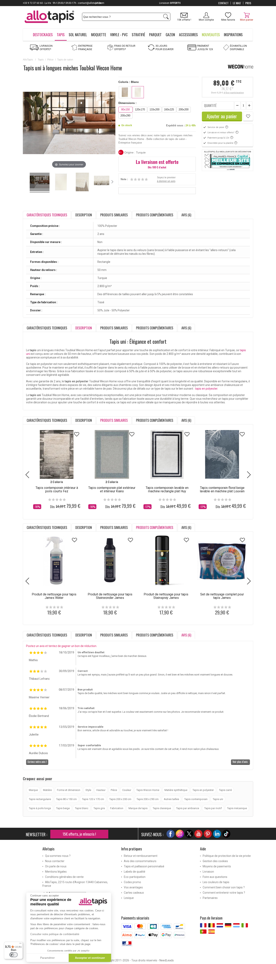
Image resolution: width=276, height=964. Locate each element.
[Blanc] (138, 92)
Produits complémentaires (154, 214)
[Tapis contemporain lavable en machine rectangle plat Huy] (167, 454)
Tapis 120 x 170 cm (93, 799)
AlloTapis (28, 59)
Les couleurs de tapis (216, 882)
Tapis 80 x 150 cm (66, 799)
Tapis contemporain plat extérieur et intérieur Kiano (111, 489)
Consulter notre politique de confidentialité (54, 934)
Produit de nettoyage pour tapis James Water (54, 596)
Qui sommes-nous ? (58, 855)
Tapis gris (99, 808)
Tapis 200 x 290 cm (148, 799)
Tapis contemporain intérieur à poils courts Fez (57, 489)
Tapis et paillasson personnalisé (144, 866)
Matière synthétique (175, 790)
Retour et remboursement (140, 855)
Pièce (50, 59)
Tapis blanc (81, 808)
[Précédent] (26, 123)
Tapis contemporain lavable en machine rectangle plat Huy (167, 489)
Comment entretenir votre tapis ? (224, 892)
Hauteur (100, 790)
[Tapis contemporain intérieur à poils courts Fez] (56, 454)
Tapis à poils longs (40, 808)
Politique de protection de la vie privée (227, 855)
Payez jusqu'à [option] (138, 3)
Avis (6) (186, 214)
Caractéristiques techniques (47, 328)
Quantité (210, 105)
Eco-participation (134, 876)
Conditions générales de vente (64, 876)
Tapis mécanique (237, 808)
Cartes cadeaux (134, 892)
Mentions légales (56, 871)
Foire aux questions (215, 876)
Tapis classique (162, 808)
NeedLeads (166, 960)
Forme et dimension (68, 790)
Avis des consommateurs (140, 861)
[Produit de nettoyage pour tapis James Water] (54, 561)
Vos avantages (133, 887)
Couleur (126, 790)
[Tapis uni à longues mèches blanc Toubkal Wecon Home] (40, 182)
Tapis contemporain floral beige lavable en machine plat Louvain (222, 489)
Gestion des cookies (215, 861)
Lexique (129, 898)
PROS (248, 3)
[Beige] (125, 92)
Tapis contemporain (196, 799)
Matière (47, 790)
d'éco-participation (234, 92)
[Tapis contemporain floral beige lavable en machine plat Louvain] (222, 454)
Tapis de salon (65, 59)
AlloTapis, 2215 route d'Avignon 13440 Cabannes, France (75, 883)
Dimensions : (127, 103)
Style (88, 790)
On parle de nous (55, 866)
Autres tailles (171, 799)
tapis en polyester (206, 388)
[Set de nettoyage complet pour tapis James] (222, 561)
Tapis (41, 59)
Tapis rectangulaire (40, 799)
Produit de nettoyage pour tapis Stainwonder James (110, 596)
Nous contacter (54, 861)
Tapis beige (63, 808)
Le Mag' (237, 3)
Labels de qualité (134, 871)
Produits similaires (114, 214)
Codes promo (132, 882)
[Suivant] (112, 123)
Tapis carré (225, 790)
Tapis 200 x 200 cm (120, 799)
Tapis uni (218, 799)
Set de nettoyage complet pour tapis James (222, 596)
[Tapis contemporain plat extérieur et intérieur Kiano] (111, 454)
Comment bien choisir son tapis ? (224, 887)
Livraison (208, 871)
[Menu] (20, 944)
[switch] (13, 954)
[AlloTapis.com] (49, 17)
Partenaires (210, 898)
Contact (223, 3)
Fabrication (116, 808)
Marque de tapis (138, 808)
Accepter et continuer (90, 957)
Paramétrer (47, 957)
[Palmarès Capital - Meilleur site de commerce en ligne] (227, 160)
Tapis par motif (213, 808)
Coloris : (128, 82)
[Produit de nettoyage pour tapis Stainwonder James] (110, 561)
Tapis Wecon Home (147, 790)
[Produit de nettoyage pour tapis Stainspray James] (166, 561)
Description (83, 214)
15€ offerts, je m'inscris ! (79, 834)
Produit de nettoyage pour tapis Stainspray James (166, 596)
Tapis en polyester (203, 790)
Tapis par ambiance (187, 808)
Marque (33, 790)
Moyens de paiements (217, 866)
